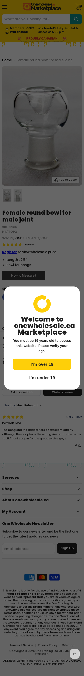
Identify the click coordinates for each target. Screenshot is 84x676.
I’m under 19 (42, 377)
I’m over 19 (42, 364)
